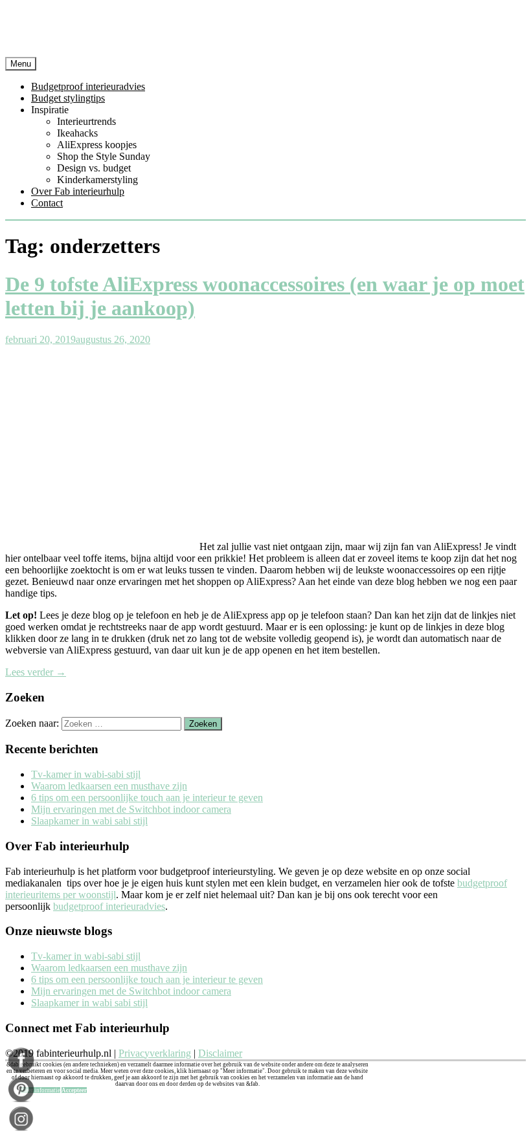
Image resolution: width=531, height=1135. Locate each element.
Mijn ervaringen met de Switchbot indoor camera (131, 809)
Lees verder (35, 672)
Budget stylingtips (68, 98)
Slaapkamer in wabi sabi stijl (89, 820)
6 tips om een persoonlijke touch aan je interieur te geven (147, 797)
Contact (47, 202)
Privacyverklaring (155, 1053)
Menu (20, 64)
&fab (265, 31)
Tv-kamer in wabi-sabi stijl (86, 774)
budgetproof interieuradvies (109, 906)
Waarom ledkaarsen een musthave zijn (109, 785)
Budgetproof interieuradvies (88, 86)
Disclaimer (220, 1053)
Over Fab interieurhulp (77, 191)
